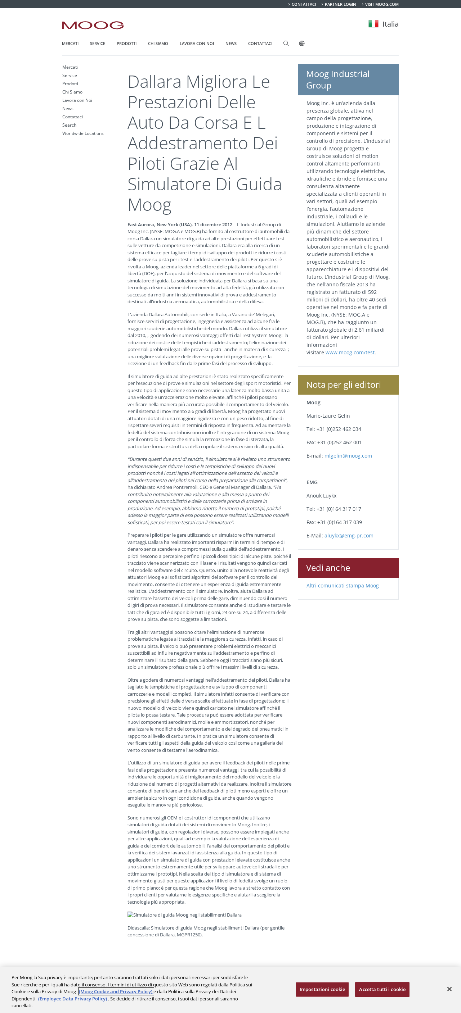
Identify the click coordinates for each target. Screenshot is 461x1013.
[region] (230, 990)
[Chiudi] (449, 989)
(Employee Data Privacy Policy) (73, 998)
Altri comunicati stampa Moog (342, 585)
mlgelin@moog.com (348, 455)
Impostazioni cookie (322, 989)
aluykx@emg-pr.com (349, 535)
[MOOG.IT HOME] (93, 25)
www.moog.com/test (350, 352)
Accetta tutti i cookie (382, 989)
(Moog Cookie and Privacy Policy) (116, 991)
